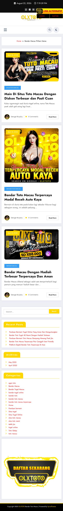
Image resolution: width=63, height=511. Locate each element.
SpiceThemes (51, 506)
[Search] (50, 30)
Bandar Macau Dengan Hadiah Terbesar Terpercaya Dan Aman (28, 274)
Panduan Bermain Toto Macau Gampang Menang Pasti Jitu (31, 338)
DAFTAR (55, 16)
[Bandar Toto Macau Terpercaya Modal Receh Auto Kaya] (31, 155)
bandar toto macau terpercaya (20, 402)
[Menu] (5, 30)
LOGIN (42, 16)
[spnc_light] (56, 30)
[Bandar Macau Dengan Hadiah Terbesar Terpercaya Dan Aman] (31, 244)
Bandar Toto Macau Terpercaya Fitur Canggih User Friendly (31, 341)
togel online (13, 427)
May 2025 (12, 362)
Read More (52, 117)
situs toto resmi (14, 421)
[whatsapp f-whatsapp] (26, 9)
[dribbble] (33, 9)
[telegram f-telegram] (29, 9)
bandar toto (13, 395)
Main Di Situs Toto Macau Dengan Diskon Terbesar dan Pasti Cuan (30, 96)
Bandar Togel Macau (16, 389)
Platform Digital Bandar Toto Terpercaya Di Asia (27, 344)
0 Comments (33, 117)
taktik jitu (12, 424)
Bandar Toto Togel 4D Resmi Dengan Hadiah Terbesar (29, 335)
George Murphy (17, 117)
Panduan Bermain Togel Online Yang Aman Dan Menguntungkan (33, 332)
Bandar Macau (11, 266)
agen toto (12, 383)
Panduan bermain (15, 408)
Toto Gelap (13, 430)
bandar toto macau (13, 189)
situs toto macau (12, 88)
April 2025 (13, 365)
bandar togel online (16, 392)
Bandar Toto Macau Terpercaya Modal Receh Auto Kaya (28, 197)
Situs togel (13, 411)
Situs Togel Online (15, 414)
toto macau (13, 433)
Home (11, 405)
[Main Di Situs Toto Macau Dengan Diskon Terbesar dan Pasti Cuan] (31, 66)
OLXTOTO (21, 506)
